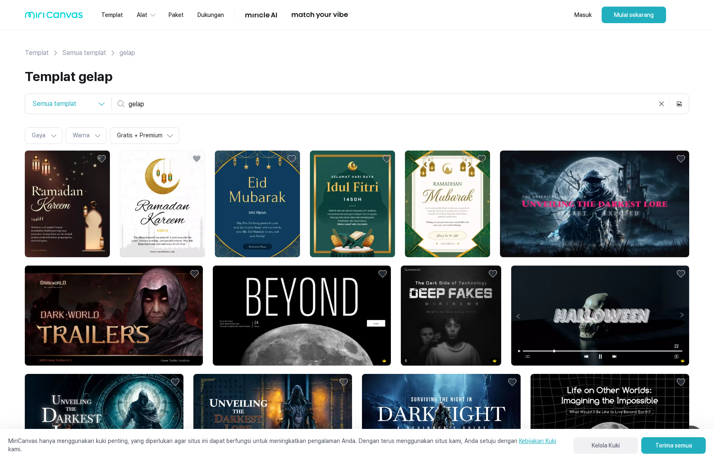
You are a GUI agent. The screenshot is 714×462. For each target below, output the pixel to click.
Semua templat (84, 53)
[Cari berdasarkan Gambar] (679, 104)
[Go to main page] (54, 17)
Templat (37, 53)
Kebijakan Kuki (537, 441)
